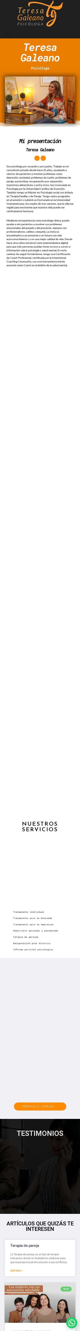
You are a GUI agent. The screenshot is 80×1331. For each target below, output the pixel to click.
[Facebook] (37, 158)
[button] (7, 33)
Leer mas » (16, 1270)
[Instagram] (43, 158)
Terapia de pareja (24, 1245)
